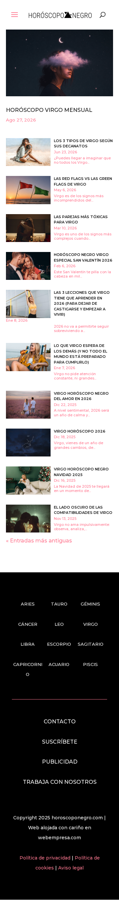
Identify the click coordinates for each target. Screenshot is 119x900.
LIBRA (27, 644)
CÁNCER (27, 624)
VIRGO (90, 624)
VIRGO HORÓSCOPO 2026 (79, 431)
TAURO (59, 604)
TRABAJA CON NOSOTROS (60, 782)
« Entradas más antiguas (39, 540)
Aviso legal (71, 868)
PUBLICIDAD (59, 762)
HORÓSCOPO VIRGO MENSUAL (49, 110)
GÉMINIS (90, 604)
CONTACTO (60, 721)
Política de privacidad (46, 858)
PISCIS (90, 664)
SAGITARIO (90, 644)
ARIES (28, 604)
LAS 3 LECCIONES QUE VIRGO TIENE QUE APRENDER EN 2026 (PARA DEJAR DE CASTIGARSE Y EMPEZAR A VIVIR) (82, 303)
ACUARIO (59, 664)
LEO (59, 624)
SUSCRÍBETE (59, 742)
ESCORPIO (59, 644)
